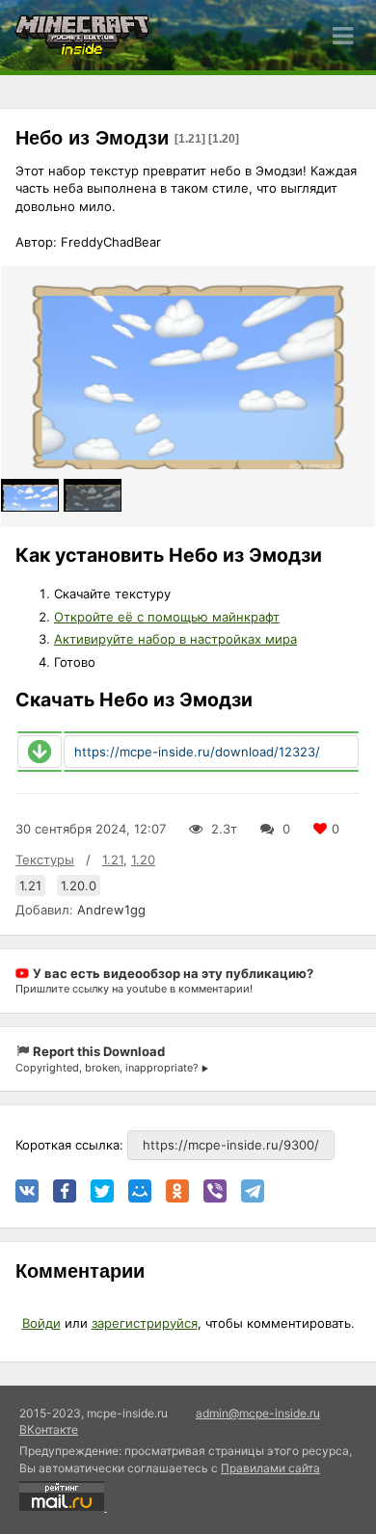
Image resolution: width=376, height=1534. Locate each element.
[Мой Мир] (139, 1191)
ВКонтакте (48, 1429)
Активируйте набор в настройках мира (175, 639)
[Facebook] (64, 1191)
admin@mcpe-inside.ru (258, 1413)
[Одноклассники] (177, 1191)
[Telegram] (252, 1191)
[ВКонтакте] (27, 1191)
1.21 (112, 859)
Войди (41, 1323)
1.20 (143, 859)
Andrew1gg (111, 909)
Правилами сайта (270, 1468)
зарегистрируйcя (145, 1323)
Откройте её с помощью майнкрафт (167, 616)
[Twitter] (102, 1191)
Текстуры (44, 859)
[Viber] (215, 1191)
